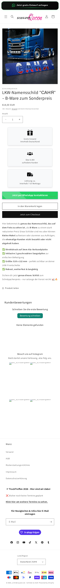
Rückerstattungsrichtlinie (18, 465)
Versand (14, 109)
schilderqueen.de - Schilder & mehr (25, 583)
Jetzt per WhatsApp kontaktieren (34, 196)
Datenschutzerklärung (16, 478)
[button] (6, 16)
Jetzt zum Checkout (30, 214)
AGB (8, 458)
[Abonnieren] (51, 521)
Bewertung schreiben (30, 315)
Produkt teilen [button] (12, 288)
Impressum (11, 471)
